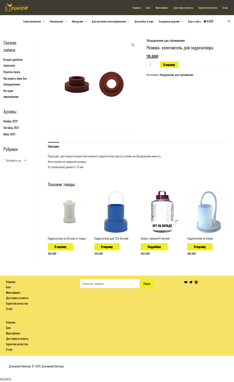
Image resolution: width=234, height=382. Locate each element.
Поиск (146, 283)
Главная (136, 7)
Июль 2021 (9, 134)
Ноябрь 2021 (10, 121)
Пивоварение (56, 21)
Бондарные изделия (169, 21)
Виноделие (77, 21)
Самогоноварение (32, 21)
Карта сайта (194, 21)
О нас (225, 7)
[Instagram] (196, 282)
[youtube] (185, 282)
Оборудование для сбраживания (165, 40)
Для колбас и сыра (144, 21)
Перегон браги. (11, 72)
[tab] (53, 146)
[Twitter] (191, 282)
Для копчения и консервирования (109, 21)
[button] (133, 45)
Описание (53, 146)
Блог (148, 7)
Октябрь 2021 (11, 127)
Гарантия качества (207, 7)
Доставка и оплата (183, 7)
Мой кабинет (162, 7)
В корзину (169, 64)
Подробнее (154, 247)
